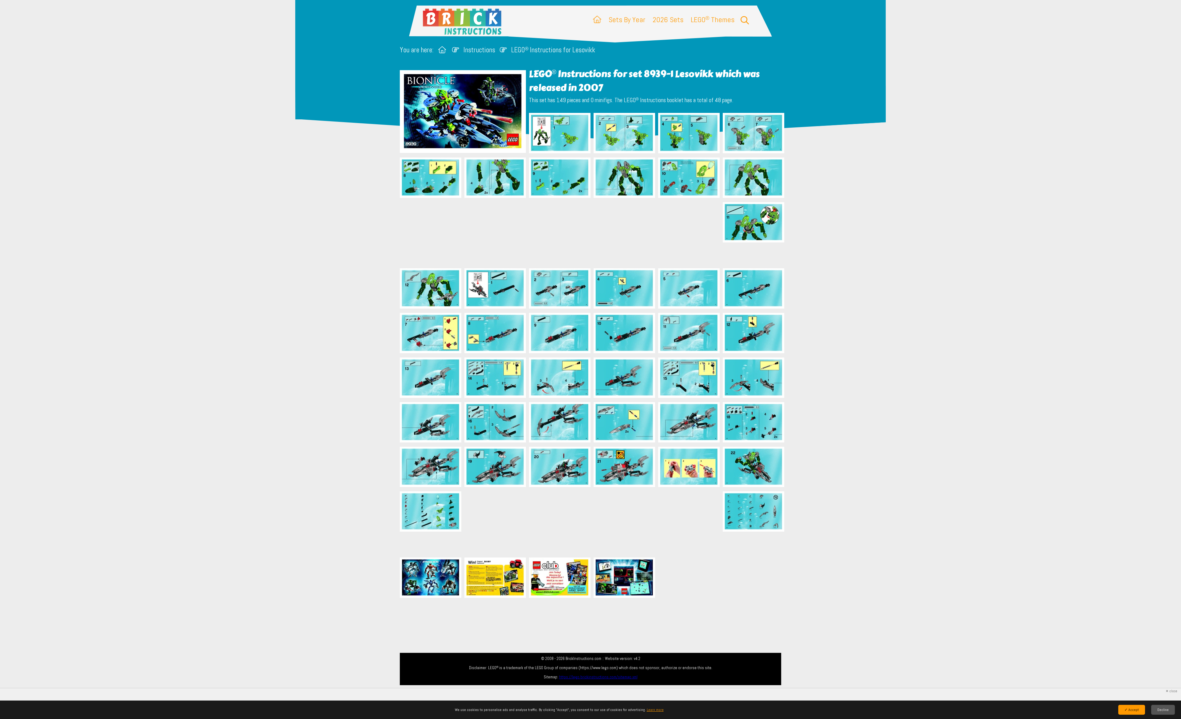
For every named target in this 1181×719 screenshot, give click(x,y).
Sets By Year (627, 19)
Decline (1163, 709)
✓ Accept (1131, 709)
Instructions (479, 50)
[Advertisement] (593, 233)
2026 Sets (668, 19)
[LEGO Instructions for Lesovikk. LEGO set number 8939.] (559, 133)
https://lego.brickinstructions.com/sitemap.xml (598, 677)
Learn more (655, 709)
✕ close (1171, 691)
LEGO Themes (712, 19)
